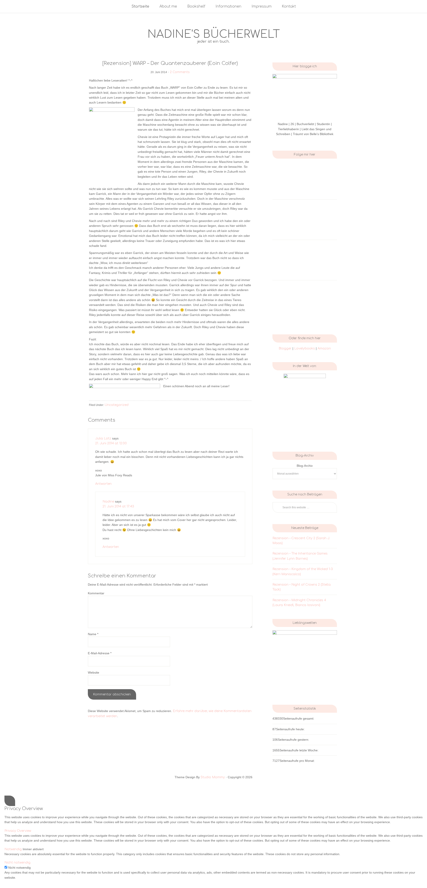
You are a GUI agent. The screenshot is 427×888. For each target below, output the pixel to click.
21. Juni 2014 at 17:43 (118, 506)
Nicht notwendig (19, 867)
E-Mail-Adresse (99, 653)
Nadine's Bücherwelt (213, 34)
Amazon (324, 348)
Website (93, 672)
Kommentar (96, 593)
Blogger (285, 348)
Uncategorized (117, 405)
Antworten (103, 483)
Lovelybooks (305, 348)
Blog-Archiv (305, 465)
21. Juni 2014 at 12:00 (111, 443)
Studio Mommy (213, 777)
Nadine (108, 501)
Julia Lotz (103, 438)
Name (93, 634)
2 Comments (180, 72)
